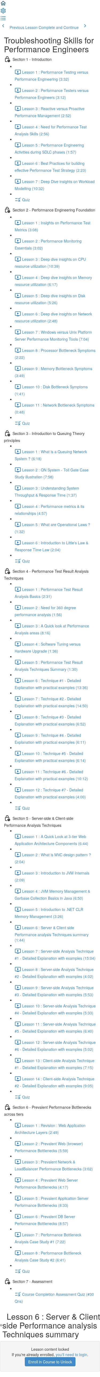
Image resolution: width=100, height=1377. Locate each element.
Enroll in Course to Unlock (50, 1361)
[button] (3, 5)
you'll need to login (71, 1354)
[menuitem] (3, 12)
